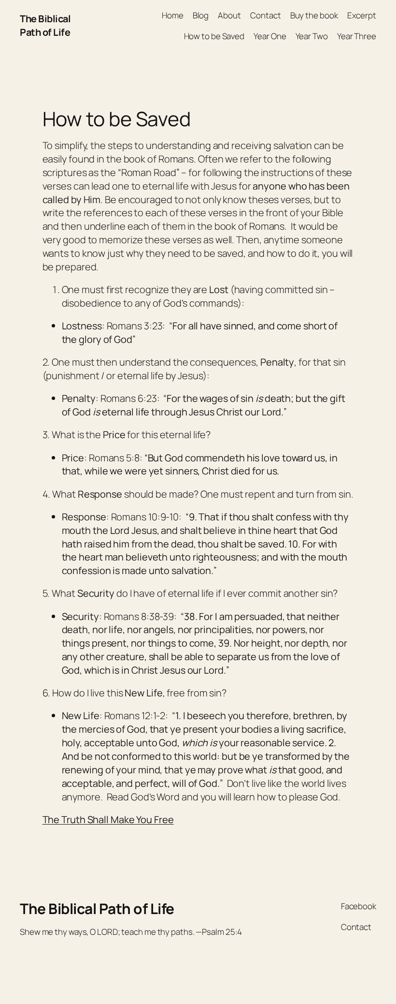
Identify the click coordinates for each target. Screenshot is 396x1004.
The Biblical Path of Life (45, 25)
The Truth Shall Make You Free (108, 819)
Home (173, 15)
